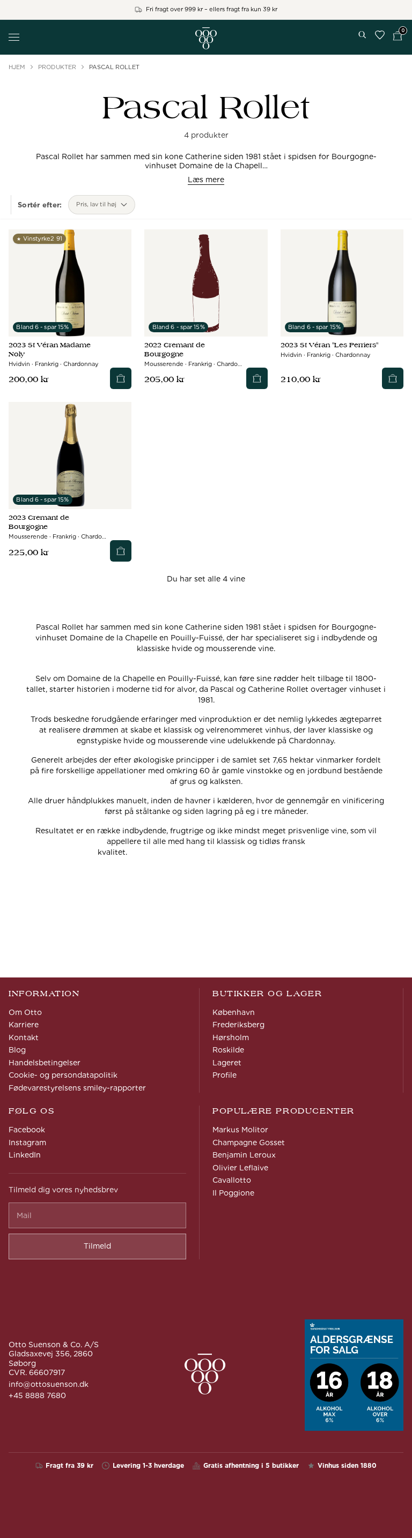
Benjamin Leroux (244, 1155)
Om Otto (25, 1012)
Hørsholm (230, 1037)
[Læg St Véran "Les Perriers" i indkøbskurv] (392, 378)
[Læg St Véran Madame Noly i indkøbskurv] (120, 378)
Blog (17, 1050)
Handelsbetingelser (44, 1062)
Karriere (24, 1024)
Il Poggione (233, 1193)
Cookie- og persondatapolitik (63, 1075)
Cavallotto (231, 1180)
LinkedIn (25, 1155)
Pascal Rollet (114, 67)
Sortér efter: (40, 205)
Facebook (27, 1129)
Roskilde (228, 1050)
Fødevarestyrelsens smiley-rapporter (77, 1088)
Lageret (226, 1062)
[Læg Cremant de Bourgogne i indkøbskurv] (257, 378)
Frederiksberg (238, 1024)
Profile (224, 1075)
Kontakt (24, 1037)
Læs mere (206, 179)
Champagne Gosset (248, 1142)
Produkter (57, 67)
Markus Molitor (240, 1129)
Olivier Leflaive (240, 1167)
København (233, 1012)
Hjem (17, 67)
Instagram (27, 1142)
